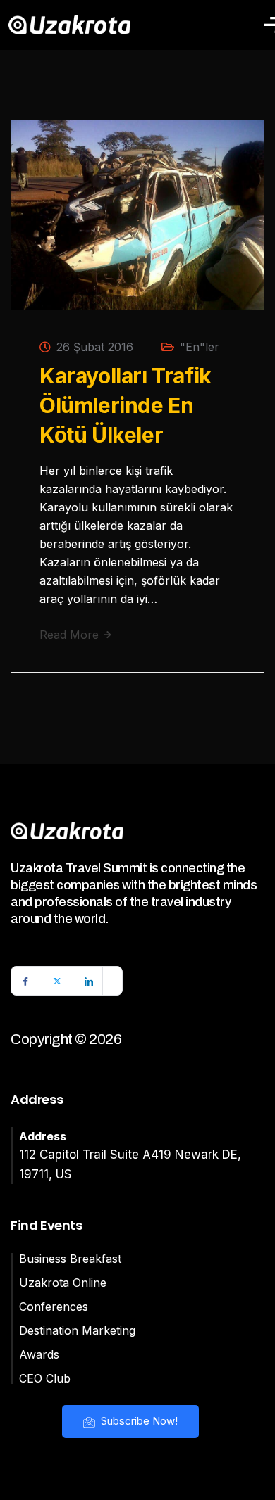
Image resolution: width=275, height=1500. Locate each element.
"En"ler (199, 347)
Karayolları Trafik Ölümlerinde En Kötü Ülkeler (125, 405)
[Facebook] (25, 981)
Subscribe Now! (138, 1421)
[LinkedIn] (89, 981)
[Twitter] (57, 981)
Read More (70, 635)
